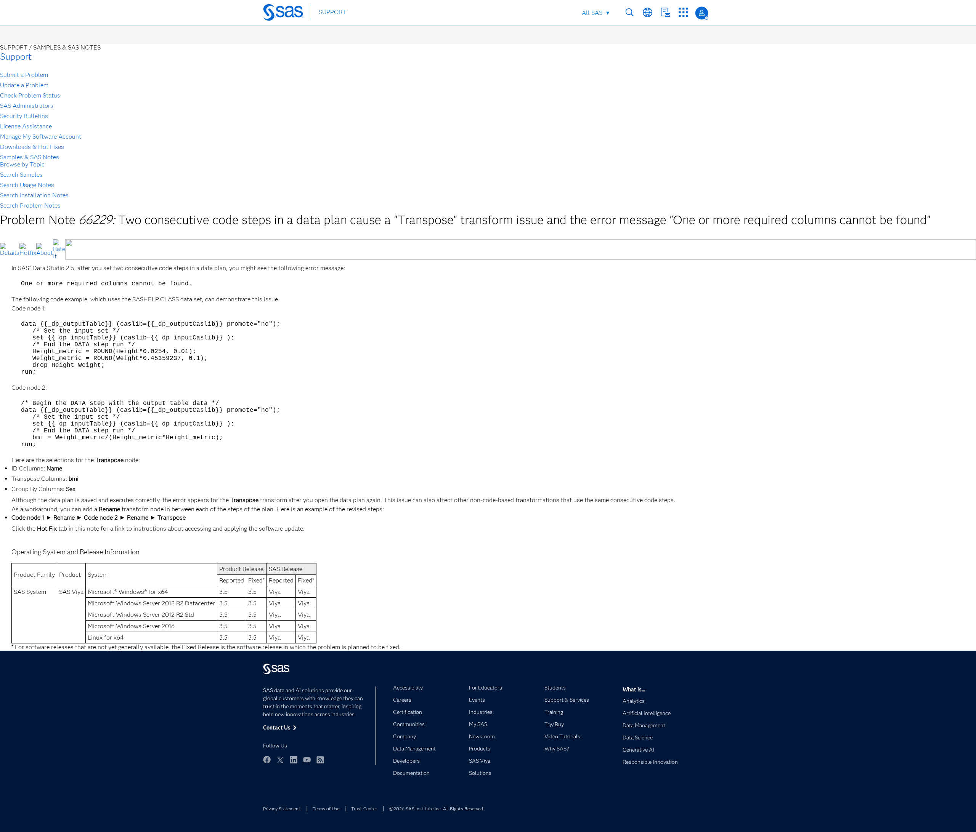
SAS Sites (683, 12)
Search (629, 12)
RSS (320, 759)
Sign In (701, 13)
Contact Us (665, 12)
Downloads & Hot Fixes (32, 146)
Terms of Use (326, 808)
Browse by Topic (22, 164)
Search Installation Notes (34, 195)
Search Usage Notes (27, 185)
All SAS (592, 12)
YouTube (307, 759)
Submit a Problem (24, 74)
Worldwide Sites (647, 12)
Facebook (267, 759)
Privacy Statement (281, 808)
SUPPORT (332, 12)
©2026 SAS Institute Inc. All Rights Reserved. (436, 808)
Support (16, 56)
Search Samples (21, 174)
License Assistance (26, 126)
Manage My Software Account (40, 136)
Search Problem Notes (30, 205)
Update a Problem (24, 85)
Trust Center (364, 808)
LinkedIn (293, 759)
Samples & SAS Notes (29, 157)
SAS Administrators (26, 105)
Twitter (280, 759)
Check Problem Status (30, 95)
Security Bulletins (24, 116)
